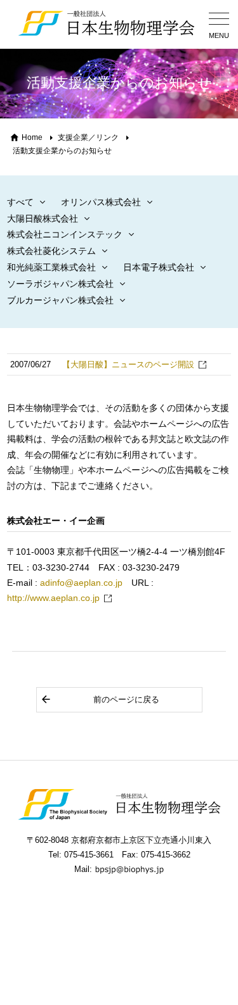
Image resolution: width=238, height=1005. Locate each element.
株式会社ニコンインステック (64, 234)
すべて (20, 202)
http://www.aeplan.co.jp (53, 598)
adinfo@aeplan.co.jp (81, 583)
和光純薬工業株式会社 (51, 267)
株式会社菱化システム (51, 251)
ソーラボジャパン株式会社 (60, 284)
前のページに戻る (126, 699)
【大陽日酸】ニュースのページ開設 (128, 364)
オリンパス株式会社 (101, 202)
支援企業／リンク (88, 137)
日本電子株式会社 (158, 267)
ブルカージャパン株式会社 (60, 300)
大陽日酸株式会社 (42, 218)
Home (32, 137)
